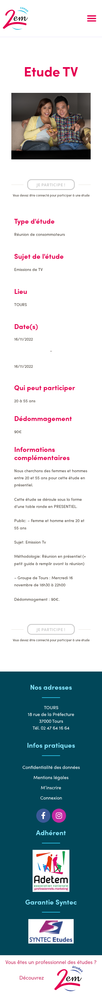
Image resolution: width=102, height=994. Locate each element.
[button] (91, 18)
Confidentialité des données (51, 767)
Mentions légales (51, 777)
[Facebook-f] (43, 816)
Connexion (51, 797)
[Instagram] (59, 816)
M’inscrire (51, 787)
